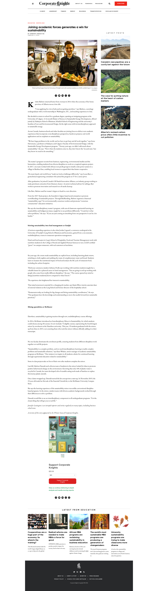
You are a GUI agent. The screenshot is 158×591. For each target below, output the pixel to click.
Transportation (95, 11)
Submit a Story (72, 575)
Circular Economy (111, 11)
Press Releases (94, 575)
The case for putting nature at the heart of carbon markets (114, 98)
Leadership (53, 11)
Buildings (82, 11)
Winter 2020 (40, 23)
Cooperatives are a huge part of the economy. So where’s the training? (37, 537)
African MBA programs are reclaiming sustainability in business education (78, 537)
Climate (42, 11)
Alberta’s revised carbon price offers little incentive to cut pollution (115, 134)
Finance (63, 11)
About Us (78, 3)
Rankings (88, 3)
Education (31, 23)
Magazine (99, 3)
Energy (72, 11)
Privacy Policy (59, 579)
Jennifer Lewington (37, 33)
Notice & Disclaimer (96, 579)
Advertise (83, 575)
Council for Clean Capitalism (76, 579)
